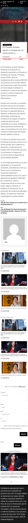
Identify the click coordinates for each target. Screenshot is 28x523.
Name (2, 404)
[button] (3, 469)
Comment (3, 392)
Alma (6, 242)
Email (2, 411)
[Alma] (14, 229)
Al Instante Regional (10, 10)
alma (21, 59)
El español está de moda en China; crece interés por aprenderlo (13, 308)
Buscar (2, 442)
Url (1, 418)
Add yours (21, 387)
